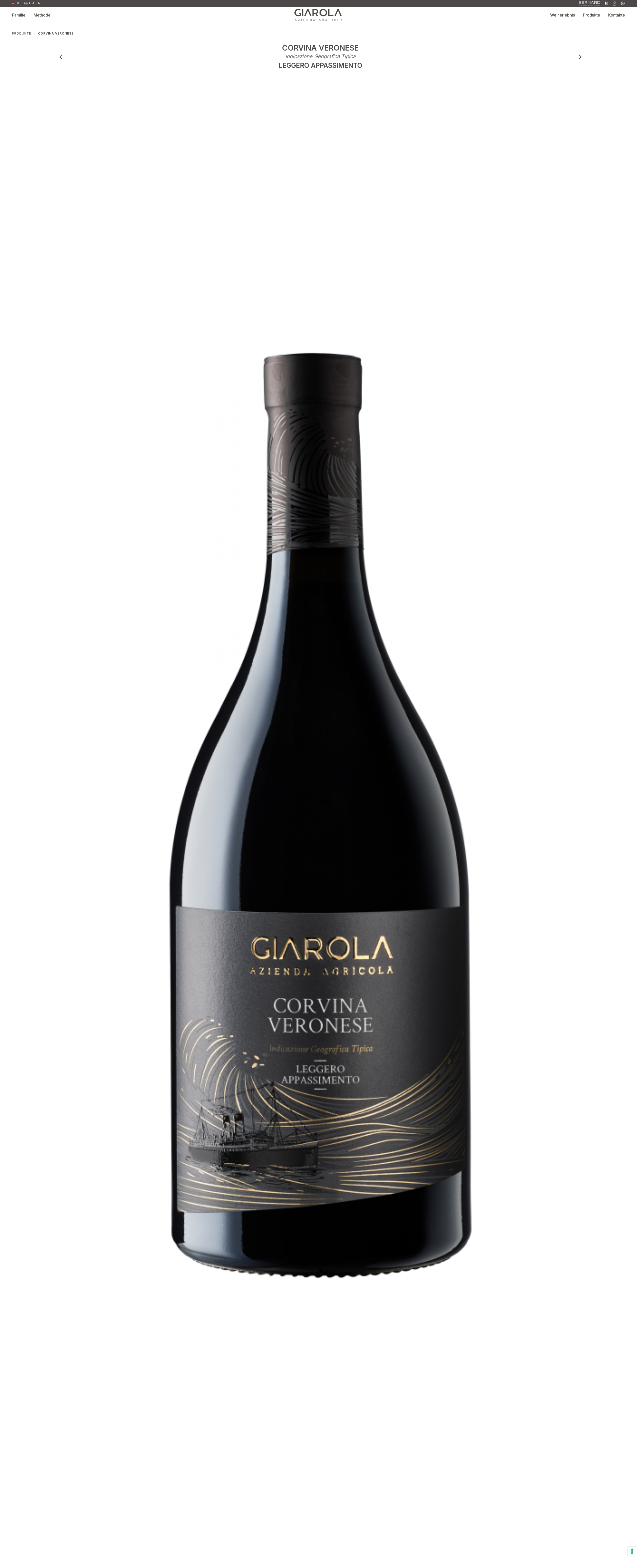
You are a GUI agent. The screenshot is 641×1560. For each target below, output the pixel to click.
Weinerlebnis (562, 15)
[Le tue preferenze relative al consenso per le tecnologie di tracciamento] (632, 1551)
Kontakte (616, 15)
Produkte (591, 15)
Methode (42, 15)
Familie (19, 15)
